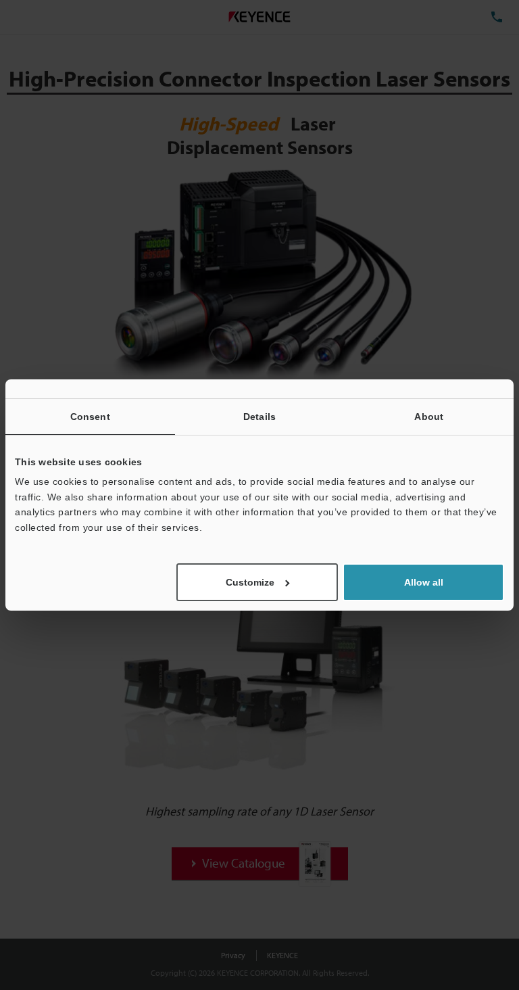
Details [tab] (259, 416)
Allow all (423, 582)
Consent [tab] (90, 416)
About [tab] (428, 416)
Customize (250, 582)
